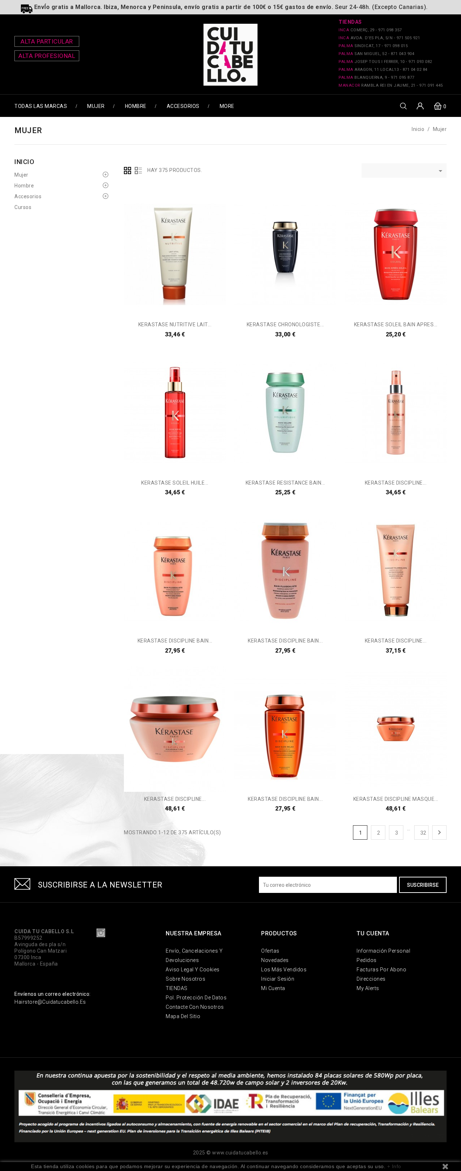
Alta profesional (46, 55)
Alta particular (47, 41)
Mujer (96, 106)
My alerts (368, 988)
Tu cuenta (373, 933)
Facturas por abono (381, 969)
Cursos (22, 207)
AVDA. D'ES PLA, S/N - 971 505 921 (379, 38)
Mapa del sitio (183, 1016)
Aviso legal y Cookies (193, 969)
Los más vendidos (283, 969)
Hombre (136, 106)
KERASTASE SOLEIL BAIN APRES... (396, 324)
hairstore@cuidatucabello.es (50, 1002)
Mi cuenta (273, 988)
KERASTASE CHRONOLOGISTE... (285, 324)
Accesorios (183, 106)
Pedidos (367, 960)
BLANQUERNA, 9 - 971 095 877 (377, 77)
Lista (138, 170)
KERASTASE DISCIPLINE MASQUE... (395, 799)
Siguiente (439, 832)
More (227, 106)
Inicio (24, 161)
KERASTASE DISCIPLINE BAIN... (175, 641)
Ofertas (270, 951)
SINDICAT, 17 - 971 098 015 (373, 46)
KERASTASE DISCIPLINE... (396, 483)
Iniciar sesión (277, 979)
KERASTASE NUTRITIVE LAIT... (175, 324)
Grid (127, 170)
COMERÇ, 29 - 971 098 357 (370, 30)
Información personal (383, 951)
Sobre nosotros (185, 979)
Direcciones (371, 979)
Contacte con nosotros (195, 1007)
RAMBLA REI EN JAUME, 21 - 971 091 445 (391, 85)
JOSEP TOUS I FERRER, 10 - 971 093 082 (385, 61)
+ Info (394, 1166)
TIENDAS (177, 988)
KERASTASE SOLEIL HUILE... (175, 483)
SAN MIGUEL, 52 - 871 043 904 (376, 53)
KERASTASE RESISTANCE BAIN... (285, 483)
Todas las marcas (40, 106)
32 (423, 833)
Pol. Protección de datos (196, 997)
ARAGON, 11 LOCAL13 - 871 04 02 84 (383, 69)
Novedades (275, 960)
